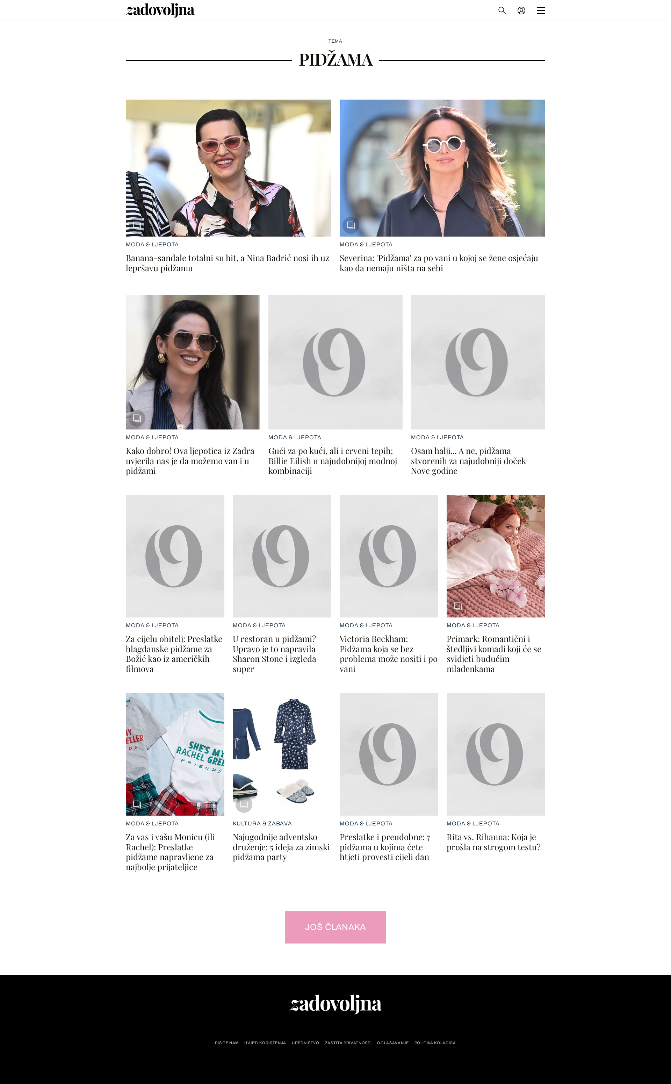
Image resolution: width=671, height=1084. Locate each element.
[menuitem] (521, 10)
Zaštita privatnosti (348, 1043)
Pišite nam (227, 1043)
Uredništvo (305, 1043)
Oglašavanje (393, 1043)
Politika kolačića (435, 1043)
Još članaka (335, 927)
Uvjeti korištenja (265, 1043)
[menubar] (522, 10)
